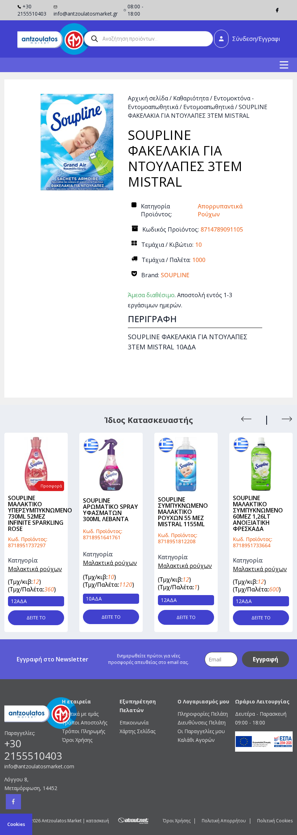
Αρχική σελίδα (148, 98)
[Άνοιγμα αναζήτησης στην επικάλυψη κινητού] (148, 38)
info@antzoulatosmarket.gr (86, 13)
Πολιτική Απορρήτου (224, 821)
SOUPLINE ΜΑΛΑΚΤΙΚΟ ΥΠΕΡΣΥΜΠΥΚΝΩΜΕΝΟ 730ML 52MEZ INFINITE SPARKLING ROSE (40, 513)
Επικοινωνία (134, 722)
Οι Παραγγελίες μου (201, 731)
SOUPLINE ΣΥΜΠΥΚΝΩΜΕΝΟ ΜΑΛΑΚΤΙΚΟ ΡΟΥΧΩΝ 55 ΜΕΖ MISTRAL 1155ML (183, 511)
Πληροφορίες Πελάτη (202, 713)
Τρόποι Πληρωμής (83, 731)
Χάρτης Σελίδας (137, 731)
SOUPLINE (175, 275)
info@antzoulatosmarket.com (33, 766)
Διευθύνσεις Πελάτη (201, 722)
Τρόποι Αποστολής (84, 722)
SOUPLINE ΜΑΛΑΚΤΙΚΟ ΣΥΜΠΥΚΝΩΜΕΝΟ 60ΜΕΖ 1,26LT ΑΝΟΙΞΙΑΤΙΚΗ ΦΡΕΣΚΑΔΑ (258, 513)
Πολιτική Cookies (275, 821)
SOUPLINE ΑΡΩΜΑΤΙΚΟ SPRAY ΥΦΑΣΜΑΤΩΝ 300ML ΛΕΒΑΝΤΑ (110, 510)
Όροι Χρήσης (77, 739)
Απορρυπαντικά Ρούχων (220, 210)
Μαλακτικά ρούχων (35, 569)
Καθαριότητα (191, 98)
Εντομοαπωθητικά (208, 107)
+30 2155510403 (31, 10)
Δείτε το (36, 617)
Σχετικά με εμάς (80, 713)
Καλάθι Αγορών (196, 739)
